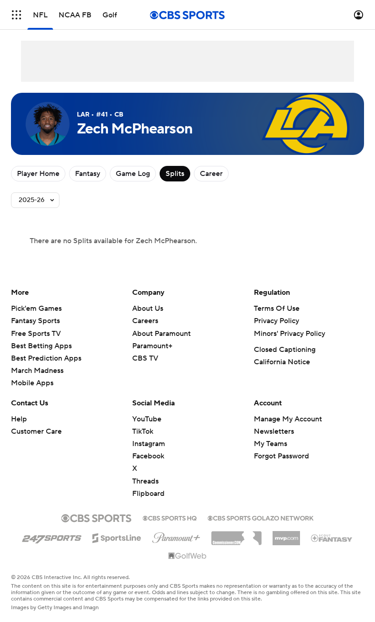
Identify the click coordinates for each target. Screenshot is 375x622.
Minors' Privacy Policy (289, 333)
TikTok (142, 431)
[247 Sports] (51, 536)
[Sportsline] (116, 536)
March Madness (37, 370)
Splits (175, 173)
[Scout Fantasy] (332, 537)
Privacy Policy (276, 320)
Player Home (38, 173)
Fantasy (87, 173)
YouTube (146, 419)
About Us (147, 308)
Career (211, 173)
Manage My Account (288, 419)
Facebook (148, 456)
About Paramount (161, 333)
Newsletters (274, 431)
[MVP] (286, 534)
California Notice (282, 362)
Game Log (133, 173)
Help (19, 419)
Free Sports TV (36, 333)
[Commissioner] (236, 534)
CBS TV (145, 358)
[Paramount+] (176, 536)
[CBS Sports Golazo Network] (261, 517)
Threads (145, 481)
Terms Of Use (277, 308)
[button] (16, 15)
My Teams (270, 443)
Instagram (148, 443)
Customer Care (36, 431)
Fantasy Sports (35, 320)
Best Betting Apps (41, 346)
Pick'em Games (36, 308)
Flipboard (148, 493)
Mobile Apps (32, 383)
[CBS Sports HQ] (170, 517)
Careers (145, 320)
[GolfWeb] (187, 556)
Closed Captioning (285, 349)
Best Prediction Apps (46, 358)
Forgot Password (281, 456)
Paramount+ (152, 346)
